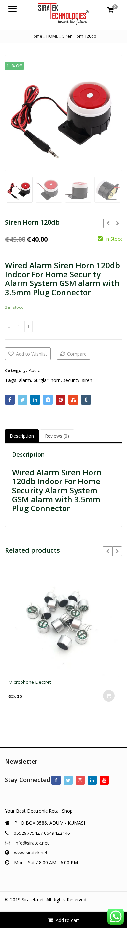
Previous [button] (16, 112)
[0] (110, 9)
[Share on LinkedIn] (35, 400)
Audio (35, 370)
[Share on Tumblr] (86, 400)
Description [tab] (22, 436)
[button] (116, 199)
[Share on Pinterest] (60, 400)
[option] (63, 113)
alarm (25, 380)
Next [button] (110, 112)
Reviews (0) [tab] (57, 436)
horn (56, 380)
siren (87, 380)
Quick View (67, 682)
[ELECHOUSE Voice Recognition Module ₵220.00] (117, 223)
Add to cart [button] (109, 696)
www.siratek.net (31, 852)
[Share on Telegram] (48, 400)
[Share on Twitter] (22, 400)
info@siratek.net (32, 843)
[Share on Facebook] (10, 400)
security (71, 380)
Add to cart (67, 920)
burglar (41, 380)
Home (36, 36)
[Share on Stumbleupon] (73, 400)
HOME (52, 36)
